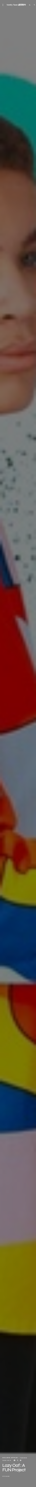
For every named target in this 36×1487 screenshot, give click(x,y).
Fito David (6, 1476)
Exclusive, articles (10, 1457)
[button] (3, 5)
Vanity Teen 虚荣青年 (16, 5)
